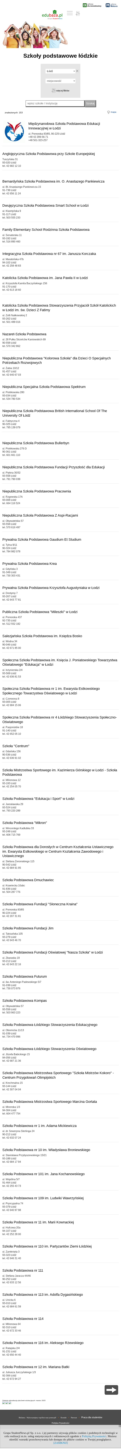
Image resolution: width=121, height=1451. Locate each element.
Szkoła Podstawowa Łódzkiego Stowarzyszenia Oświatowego (49, 1049)
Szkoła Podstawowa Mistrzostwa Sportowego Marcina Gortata (49, 1102)
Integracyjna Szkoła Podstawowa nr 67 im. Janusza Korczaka (49, 254)
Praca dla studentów (91, 1417)
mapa (113, 112)
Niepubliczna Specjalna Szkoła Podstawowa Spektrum (44, 387)
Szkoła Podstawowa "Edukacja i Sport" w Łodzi (38, 799)
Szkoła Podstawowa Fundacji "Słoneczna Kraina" (40, 904)
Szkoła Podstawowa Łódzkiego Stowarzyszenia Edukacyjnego (49, 1025)
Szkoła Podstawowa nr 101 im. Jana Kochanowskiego (43, 1174)
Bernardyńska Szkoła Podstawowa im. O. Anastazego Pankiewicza (53, 181)
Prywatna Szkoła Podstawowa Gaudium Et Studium (41, 539)
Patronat (74, 1418)
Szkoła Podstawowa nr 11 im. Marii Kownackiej (38, 1222)
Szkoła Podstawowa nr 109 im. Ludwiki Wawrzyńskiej (43, 1198)
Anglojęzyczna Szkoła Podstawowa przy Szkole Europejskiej (48, 154)
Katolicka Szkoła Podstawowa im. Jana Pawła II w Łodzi (45, 278)
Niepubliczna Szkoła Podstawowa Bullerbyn (35, 443)
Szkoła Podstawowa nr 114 (22, 1319)
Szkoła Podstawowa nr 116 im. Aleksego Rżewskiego (43, 1343)
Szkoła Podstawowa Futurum (24, 976)
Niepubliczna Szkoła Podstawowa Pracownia (36, 491)
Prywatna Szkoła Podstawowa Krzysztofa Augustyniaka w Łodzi (51, 588)
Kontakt (63, 1418)
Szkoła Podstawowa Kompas (24, 1001)
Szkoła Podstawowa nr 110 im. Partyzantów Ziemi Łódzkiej (47, 1246)
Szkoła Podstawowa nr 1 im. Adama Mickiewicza (39, 1126)
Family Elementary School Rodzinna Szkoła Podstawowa (45, 230)
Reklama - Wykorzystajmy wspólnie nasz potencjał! (37, 1418)
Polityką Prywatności (94, 1436)
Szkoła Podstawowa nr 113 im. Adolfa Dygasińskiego (42, 1295)
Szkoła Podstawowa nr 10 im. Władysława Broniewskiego (46, 1150)
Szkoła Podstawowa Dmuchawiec (28, 880)
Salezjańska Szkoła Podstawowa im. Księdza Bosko (42, 636)
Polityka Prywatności (60, 1423)
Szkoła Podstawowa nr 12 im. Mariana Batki (35, 1367)
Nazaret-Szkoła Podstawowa (24, 334)
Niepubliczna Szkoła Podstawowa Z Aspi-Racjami (40, 515)
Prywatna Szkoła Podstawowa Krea (29, 564)
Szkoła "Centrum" (15, 746)
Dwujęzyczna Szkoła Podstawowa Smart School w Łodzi (45, 205)
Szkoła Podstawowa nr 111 (22, 1270)
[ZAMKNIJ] (60, 1442)
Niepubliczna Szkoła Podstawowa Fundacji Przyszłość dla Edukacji (53, 467)
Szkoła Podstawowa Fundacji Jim (27, 928)
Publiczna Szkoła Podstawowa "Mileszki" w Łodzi (40, 612)
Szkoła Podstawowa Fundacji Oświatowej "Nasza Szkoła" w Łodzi (52, 952)
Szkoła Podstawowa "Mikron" (24, 823)
